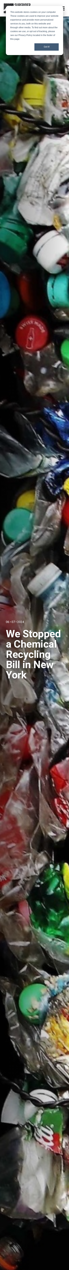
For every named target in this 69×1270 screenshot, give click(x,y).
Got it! (46, 47)
